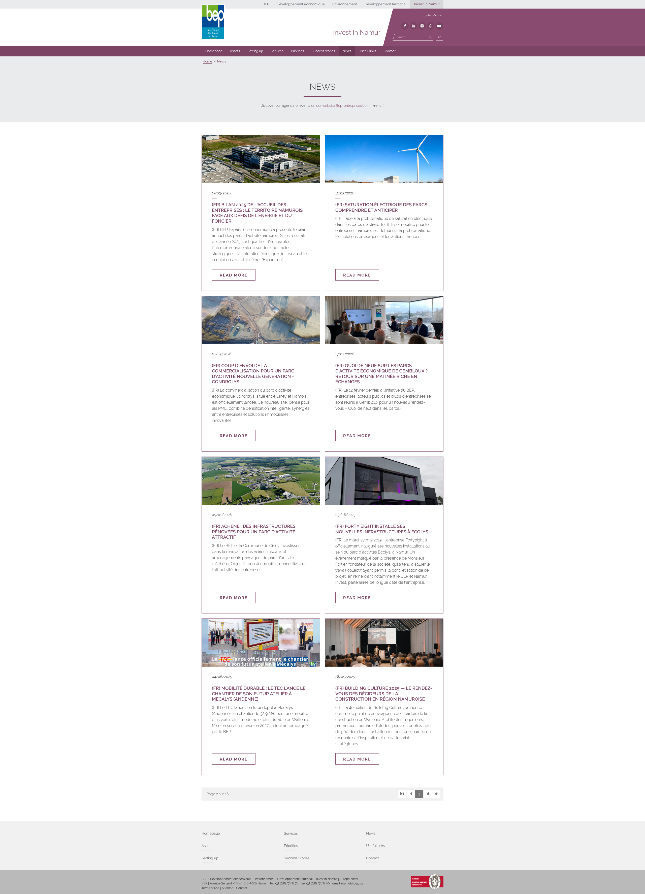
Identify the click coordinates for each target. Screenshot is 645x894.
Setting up (255, 51)
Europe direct (349, 879)
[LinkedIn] (413, 26)
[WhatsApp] (430, 26)
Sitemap (227, 888)
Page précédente (411, 794)
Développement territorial (385, 4)
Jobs (428, 15)
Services (277, 51)
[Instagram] (422, 26)
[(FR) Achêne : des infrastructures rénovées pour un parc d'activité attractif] (261, 481)
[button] (297, 51)
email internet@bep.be (347, 883)
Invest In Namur (427, 4)
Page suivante (428, 794)
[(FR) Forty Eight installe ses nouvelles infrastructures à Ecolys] (384, 481)
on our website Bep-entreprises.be (339, 106)
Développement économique (301, 4)
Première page (402, 794)
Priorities (297, 51)
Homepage (213, 51)
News (347, 51)
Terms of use (210, 888)
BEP (266, 4)
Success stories (323, 51)
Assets (235, 51)
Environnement (344, 4)
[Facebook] (405, 26)
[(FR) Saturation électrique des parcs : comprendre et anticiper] (384, 159)
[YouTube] (439, 26)
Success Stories (297, 858)
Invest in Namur (326, 879)
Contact (438, 15)
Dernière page (436, 794)
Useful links (367, 51)
